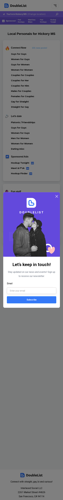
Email (9, 283)
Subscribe (31, 300)
